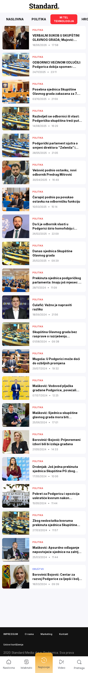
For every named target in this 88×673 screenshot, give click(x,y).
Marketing (46, 634)
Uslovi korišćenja (13, 644)
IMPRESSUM (10, 634)
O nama (29, 634)
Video (61, 667)
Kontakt (63, 634)
